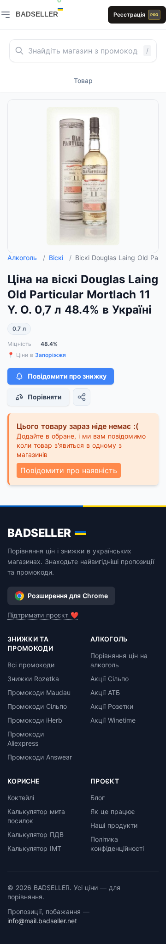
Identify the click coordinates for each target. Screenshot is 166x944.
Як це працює (112, 811)
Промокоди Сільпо (37, 706)
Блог (97, 798)
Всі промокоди (30, 665)
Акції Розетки (111, 706)
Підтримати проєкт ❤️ (42, 615)
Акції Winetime (113, 720)
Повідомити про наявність (68, 470)
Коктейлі (20, 798)
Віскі (60, 257)
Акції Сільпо (109, 679)
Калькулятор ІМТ (34, 848)
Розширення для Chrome (68, 596)
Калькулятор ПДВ (35, 834)
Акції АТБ (105, 692)
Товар (83, 80)
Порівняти (45, 397)
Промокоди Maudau (39, 692)
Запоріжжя (50, 354)
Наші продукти (113, 825)
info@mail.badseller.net (42, 921)
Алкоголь (26, 257)
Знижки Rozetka (33, 679)
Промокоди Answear (39, 757)
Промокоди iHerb (34, 720)
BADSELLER (39, 533)
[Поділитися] (81, 397)
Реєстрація (135, 14)
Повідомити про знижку (67, 376)
